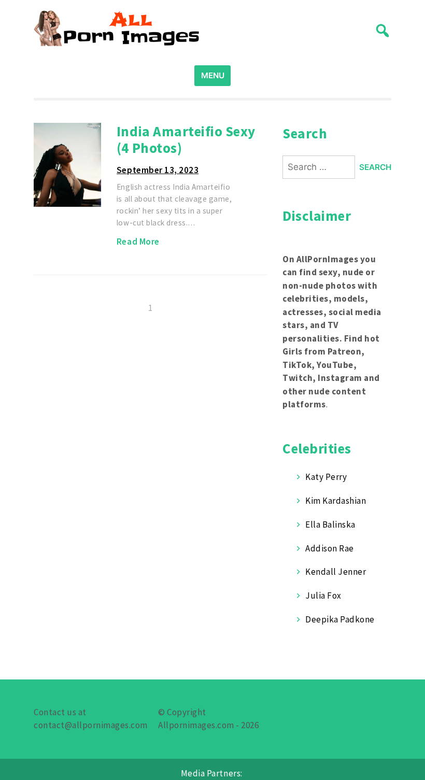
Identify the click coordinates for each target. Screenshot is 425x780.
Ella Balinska (330, 524)
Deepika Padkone (340, 619)
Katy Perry (326, 477)
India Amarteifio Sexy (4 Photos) (186, 139)
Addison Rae (329, 548)
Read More (138, 241)
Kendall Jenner (335, 571)
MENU (212, 75)
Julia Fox (323, 595)
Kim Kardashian (335, 500)
